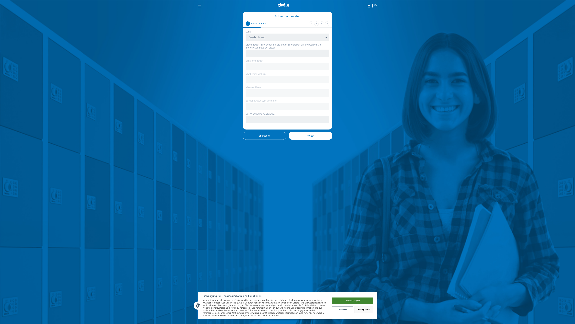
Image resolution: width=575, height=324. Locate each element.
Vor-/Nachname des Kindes (260, 114)
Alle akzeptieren (353, 301)
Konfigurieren (364, 309)
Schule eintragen (254, 60)
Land (248, 31)
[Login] (369, 5)
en (375, 5)
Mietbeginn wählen (256, 74)
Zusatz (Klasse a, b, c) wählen (261, 100)
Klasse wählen (253, 87)
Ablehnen (343, 309)
